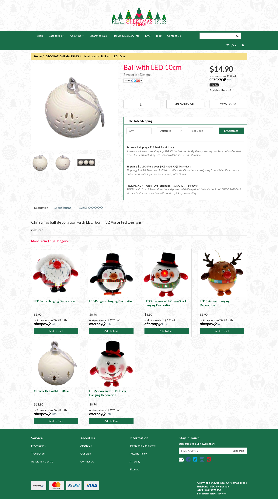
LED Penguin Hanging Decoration (111, 301)
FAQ (148, 35)
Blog (159, 35)
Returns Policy (138, 453)
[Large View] (40, 162)
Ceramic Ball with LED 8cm (51, 391)
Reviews (83, 207)
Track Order (38, 453)
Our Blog (85, 453)
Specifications (62, 207)
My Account (38, 445)
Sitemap (134, 469)
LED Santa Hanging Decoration (54, 301)
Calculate (232, 130)
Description (41, 207)
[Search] (237, 36)
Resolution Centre (42, 461)
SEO (212, 486)
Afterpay (135, 461)
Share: (128, 80)
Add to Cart (56, 330)
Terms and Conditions (143, 445)
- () (231, 45)
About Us (76, 35)
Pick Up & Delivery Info (126, 35)
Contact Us (174, 35)
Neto (224, 493)
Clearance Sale (98, 35)
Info (229, 79)
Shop (40, 35)
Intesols (224, 486)
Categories (55, 35)
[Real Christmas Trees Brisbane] (139, 15)
